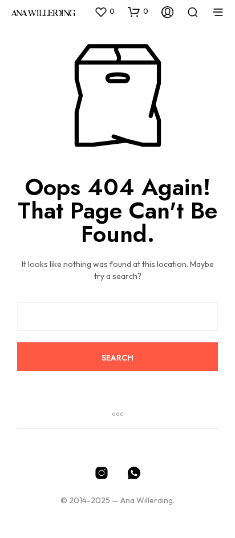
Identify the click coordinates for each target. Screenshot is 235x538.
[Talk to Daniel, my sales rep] (134, 473)
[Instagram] (101, 473)
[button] (104, 11)
